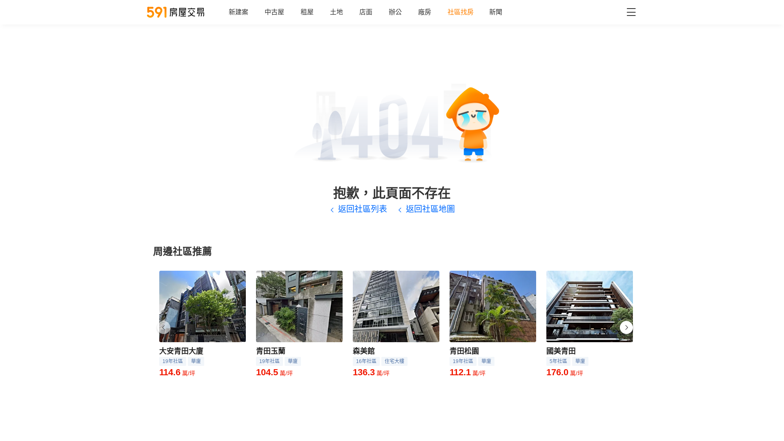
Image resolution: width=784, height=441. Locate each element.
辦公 (395, 12)
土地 (336, 12)
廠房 (424, 12)
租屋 (307, 12)
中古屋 (274, 12)
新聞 (495, 12)
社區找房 (461, 12)
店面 (365, 12)
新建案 (238, 12)
